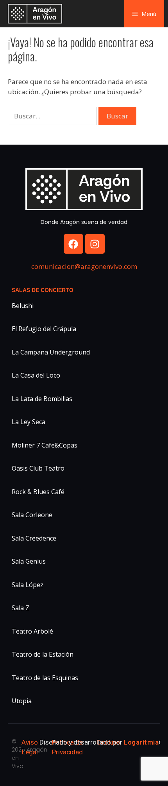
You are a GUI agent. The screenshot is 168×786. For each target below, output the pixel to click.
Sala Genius (29, 561)
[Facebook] (73, 244)
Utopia (22, 700)
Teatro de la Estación (42, 654)
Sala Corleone (32, 514)
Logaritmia (141, 742)
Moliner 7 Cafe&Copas (44, 445)
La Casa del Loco (36, 375)
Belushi (23, 305)
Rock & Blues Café (38, 491)
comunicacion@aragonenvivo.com (84, 266)
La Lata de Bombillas (42, 398)
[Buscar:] (53, 115)
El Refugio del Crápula (44, 328)
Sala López (27, 584)
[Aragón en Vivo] (37, 13)
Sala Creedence (34, 538)
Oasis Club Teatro (38, 468)
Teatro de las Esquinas (45, 677)
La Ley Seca (28, 421)
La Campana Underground (51, 352)
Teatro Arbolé (32, 631)
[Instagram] (95, 244)
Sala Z (20, 607)
